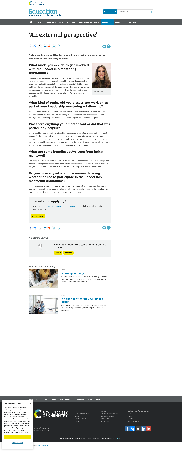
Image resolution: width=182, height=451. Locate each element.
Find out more (37, 216)
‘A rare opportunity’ (73, 273)
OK (18, 437)
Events (77, 416)
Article (63, 269)
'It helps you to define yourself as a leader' (82, 300)
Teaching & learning (80, 419)
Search (151, 11)
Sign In (150, 5)
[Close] (30, 403)
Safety (98, 399)
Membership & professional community (139, 411)
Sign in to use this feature (100, 42)
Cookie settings (17, 443)
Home (76, 411)
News (129, 413)
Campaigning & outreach (82, 413)
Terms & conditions (133, 421)
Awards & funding (106, 419)
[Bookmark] (109, 46)
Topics (44, 399)
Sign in (58, 253)
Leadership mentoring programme (61, 206)
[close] (110, 42)
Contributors (65, 399)
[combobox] (135, 11)
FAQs (90, 399)
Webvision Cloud (43, 445)
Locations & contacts (107, 416)
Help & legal (78, 421)
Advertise (130, 419)
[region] (17, 424)
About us (103, 411)
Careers (130, 416)
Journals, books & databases (109, 413)
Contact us (33, 399)
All (105, 12)
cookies (119, 438)
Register (142, 5)
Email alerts (79, 399)
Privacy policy (105, 421)
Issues (53, 399)
